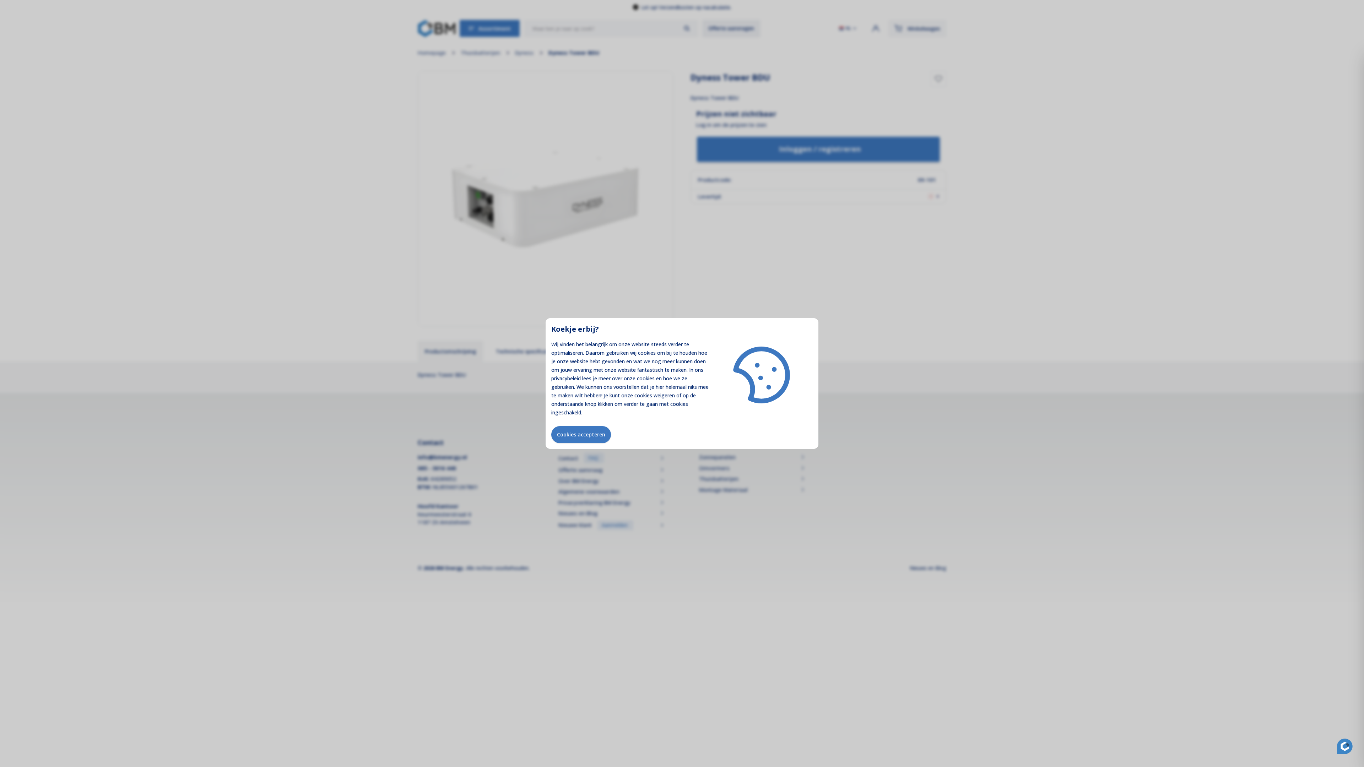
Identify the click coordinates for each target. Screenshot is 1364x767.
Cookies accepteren (581, 434)
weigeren (664, 395)
